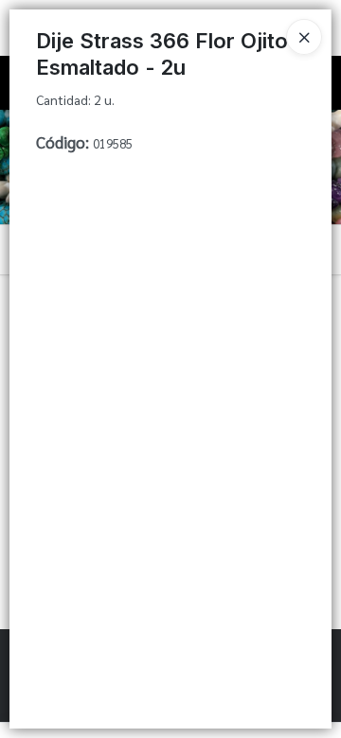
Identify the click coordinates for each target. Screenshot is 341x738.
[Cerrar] (304, 37)
